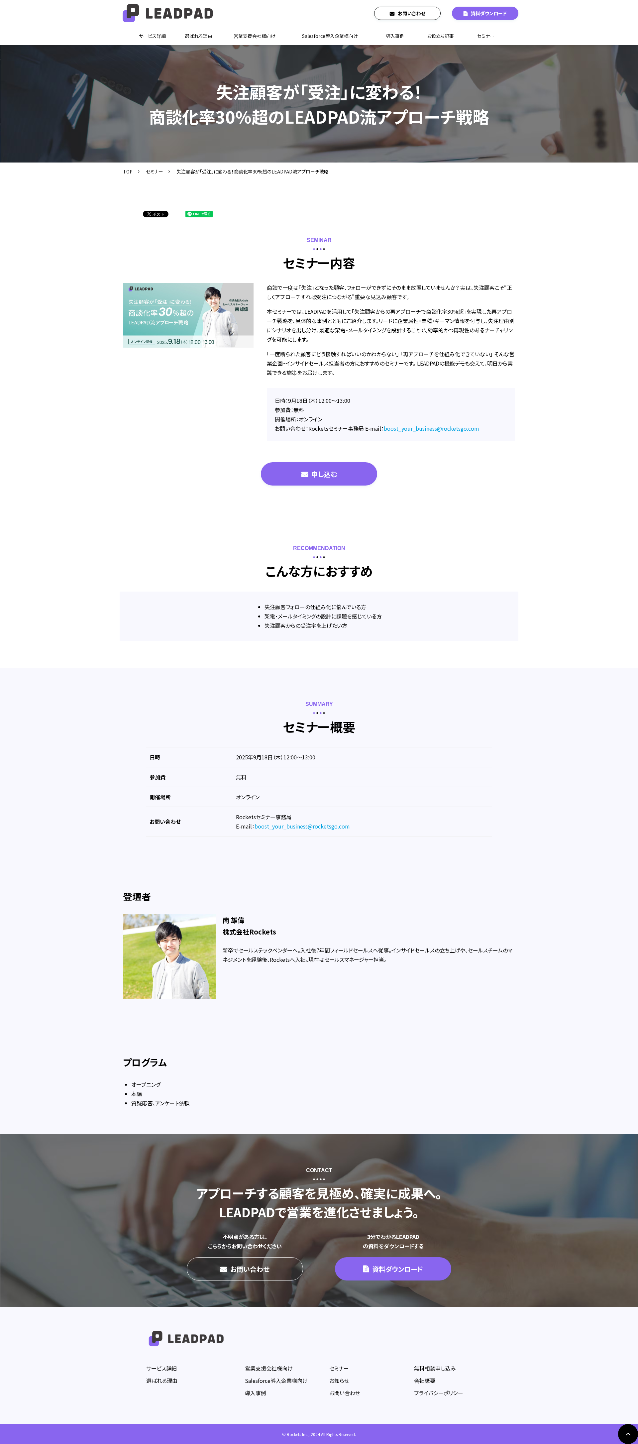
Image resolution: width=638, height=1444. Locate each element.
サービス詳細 (152, 36)
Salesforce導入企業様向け (330, 36)
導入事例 (395, 36)
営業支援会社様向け (254, 36)
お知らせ (339, 1381)
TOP (128, 171)
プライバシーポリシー (438, 1393)
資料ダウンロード (489, 13)
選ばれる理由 (198, 36)
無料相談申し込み (435, 1368)
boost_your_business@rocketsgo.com (431, 428)
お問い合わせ (411, 13)
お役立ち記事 (440, 36)
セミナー (485, 36)
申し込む (324, 474)
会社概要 (424, 1381)
